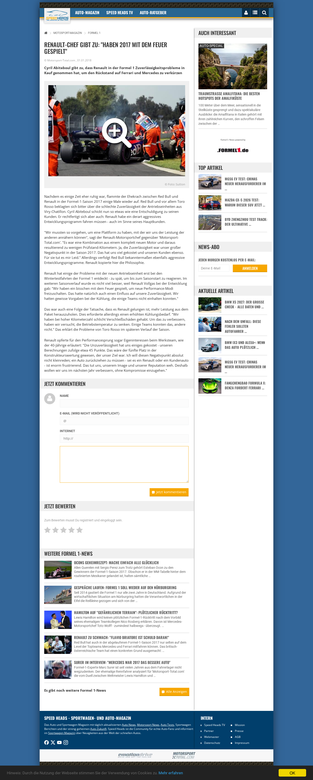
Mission (240, 725)
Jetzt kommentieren (171, 492)
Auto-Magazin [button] (87, 12)
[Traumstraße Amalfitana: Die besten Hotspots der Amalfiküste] (232, 65)
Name (64, 396)
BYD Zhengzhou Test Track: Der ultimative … (246, 222)
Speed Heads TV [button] (119, 12)
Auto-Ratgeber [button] (153, 12)
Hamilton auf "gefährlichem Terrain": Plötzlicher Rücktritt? (126, 612)
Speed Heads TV (214, 725)
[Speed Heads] (57, 15)
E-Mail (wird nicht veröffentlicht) (89, 413)
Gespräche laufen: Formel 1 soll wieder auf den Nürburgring (125, 587)
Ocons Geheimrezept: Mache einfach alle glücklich (116, 562)
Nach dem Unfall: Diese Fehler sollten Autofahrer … (243, 326)
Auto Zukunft (98, 729)
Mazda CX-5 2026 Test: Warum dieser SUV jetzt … (245, 202)
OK (292, 773)
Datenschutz (212, 743)
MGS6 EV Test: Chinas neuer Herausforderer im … (245, 183)
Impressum (242, 743)
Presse (239, 731)
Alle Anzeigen (176, 691)
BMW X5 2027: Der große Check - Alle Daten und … (244, 304)
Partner (209, 731)
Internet (67, 431)
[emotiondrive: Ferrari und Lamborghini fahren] (135, 755)
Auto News (129, 725)
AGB (238, 737)
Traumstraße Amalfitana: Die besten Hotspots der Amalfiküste (229, 96)
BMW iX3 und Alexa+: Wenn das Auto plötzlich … (245, 345)
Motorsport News (148, 725)
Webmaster (211, 737)
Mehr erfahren (171, 773)
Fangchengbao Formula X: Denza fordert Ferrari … (245, 385)
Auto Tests (167, 725)
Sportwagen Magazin (61, 733)
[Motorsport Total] (184, 755)
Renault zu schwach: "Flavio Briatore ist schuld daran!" (121, 637)
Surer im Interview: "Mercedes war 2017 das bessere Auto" (122, 662)
